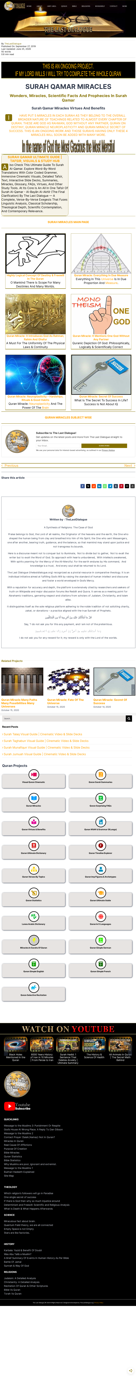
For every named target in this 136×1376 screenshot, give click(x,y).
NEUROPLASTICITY (63, 127)
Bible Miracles (11, 1149)
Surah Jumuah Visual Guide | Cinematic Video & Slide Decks (45, 751)
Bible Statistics (12, 1157)
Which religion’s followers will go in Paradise (28, 1190)
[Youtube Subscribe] (17, 1099)
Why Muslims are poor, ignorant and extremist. (30, 1160)
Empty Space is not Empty (19, 1225)
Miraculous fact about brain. (19, 1217)
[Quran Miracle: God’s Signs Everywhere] (114, 669)
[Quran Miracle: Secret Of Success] (101, 356)
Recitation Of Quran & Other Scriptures (26, 1282)
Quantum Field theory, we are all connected (28, 1221)
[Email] (127, 488)
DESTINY (17, 127)
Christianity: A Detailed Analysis (21, 1278)
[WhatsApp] (104, 488)
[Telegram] (110, 488)
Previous (11, 466)
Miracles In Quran (14, 1137)
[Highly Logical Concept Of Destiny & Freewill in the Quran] (35, 235)
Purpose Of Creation (15, 1145)
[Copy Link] (132, 488)
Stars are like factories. (17, 1229)
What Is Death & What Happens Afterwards (28, 1205)
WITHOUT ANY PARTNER (90, 123)
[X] (88, 488)
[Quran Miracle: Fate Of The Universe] (22, 669)
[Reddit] (94, 488)
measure (111, 283)
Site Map (9, 1172)
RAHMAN (58, 123)
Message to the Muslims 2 (18, 1130)
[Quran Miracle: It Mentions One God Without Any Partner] (101, 296)
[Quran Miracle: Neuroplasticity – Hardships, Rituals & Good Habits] (35, 356)
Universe (107, 279)
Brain (45, 407)
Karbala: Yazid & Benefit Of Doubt (23, 1247)
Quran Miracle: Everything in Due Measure (101, 275)
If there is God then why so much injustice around (32, 1197)
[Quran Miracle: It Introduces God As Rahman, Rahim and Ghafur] (35, 296)
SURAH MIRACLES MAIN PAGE (68, 222)
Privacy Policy (98, 1299)
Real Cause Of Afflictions (18, 1141)
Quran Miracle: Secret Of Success (101, 396)
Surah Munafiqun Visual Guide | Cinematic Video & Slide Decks (47, 744)
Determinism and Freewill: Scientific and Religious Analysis (36, 1201)
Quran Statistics (13, 1153)
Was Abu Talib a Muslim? (18, 1250)
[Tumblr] (116, 488)
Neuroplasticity (39, 403)
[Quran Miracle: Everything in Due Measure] (101, 235)
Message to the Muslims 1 (18, 1164)
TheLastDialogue (13, 43)
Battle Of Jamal (12, 1258)
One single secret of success (20, 1193)
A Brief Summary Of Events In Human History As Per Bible (36, 1254)
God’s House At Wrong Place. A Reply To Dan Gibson (33, 1126)
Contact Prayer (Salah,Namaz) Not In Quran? (29, 1133)
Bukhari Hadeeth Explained (19, 1168)
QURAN (16, 123)
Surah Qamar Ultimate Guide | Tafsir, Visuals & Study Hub (35, 159)
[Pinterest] (121, 488)
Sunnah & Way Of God (16, 1262)
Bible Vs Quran (12, 1286)
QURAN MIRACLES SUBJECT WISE (68, 417)
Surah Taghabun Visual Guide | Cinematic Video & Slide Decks (46, 737)
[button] (3, 688)
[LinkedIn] (99, 488)
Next (128, 466)
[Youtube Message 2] (68, 1024)
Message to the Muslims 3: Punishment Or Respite (32, 1122)
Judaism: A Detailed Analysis (20, 1275)
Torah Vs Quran (13, 1290)
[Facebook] (82, 488)
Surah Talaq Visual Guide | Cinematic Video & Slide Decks (43, 731)
